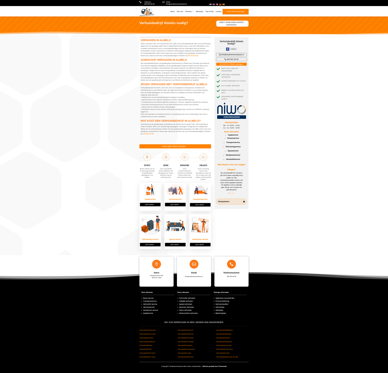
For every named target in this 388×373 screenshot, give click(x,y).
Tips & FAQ (209, 11)
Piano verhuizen (185, 310)
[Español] (223, 4)
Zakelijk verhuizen (186, 301)
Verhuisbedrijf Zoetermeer (224, 349)
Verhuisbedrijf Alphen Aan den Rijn (227, 357)
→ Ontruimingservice (231, 147)
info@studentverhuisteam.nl (232, 55)
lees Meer (149, 204)
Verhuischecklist (222, 304)
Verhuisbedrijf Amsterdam (147, 330)
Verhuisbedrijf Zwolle (222, 353)
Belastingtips (221, 313)
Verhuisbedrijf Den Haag (147, 357)
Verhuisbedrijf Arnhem (146, 338)
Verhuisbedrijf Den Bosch (147, 353)
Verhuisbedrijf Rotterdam (224, 341)
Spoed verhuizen (185, 304)
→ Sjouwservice (231, 151)
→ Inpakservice (231, 135)
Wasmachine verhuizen (188, 313)
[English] (213, 4)
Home (172, 11)
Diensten (188, 11)
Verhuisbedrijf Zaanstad (223, 345)
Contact (218, 11)
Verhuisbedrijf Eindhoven (186, 334)
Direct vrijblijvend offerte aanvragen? (231, 23)
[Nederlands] (210, 4)
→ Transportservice (231, 142)
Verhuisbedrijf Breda (145, 345)
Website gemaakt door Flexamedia (214, 366)
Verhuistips (220, 307)
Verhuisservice (148, 307)
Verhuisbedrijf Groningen (186, 341)
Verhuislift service (150, 304)
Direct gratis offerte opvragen (174, 146)
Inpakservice (148, 313)
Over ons (180, 11)
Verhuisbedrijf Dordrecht (185, 330)
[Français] (217, 4)
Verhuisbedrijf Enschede (185, 338)
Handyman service (150, 310)
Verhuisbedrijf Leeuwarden (186, 349)
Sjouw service (148, 298)
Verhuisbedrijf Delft (145, 349)
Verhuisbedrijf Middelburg (224, 330)
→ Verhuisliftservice (231, 159)
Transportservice (150, 301)
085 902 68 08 (193, 55)
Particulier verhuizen (187, 298)
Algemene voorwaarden (225, 298)
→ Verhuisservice (231, 138)
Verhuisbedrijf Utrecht (223, 338)
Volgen (233, 49)
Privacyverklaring (222, 301)
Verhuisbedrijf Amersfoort (147, 334)
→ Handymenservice (231, 155)
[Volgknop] (227, 49)
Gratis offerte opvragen (236, 11)
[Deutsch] (220, 4)
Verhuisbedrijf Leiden (184, 353)
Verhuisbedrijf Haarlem (185, 345)
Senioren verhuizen (186, 307)
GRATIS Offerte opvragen (232, 64)
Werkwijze (199, 11)
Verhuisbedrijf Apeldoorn (147, 341)
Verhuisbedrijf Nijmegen (223, 334)
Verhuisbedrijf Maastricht (186, 357)
